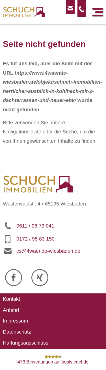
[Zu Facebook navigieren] (13, 277)
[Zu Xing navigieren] (40, 277)
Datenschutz (17, 332)
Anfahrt (11, 310)
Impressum (15, 321)
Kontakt (11, 299)
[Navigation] (97, 12)
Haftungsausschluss (25, 342)
